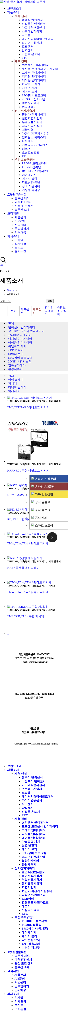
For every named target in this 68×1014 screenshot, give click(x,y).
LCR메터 (28, 141)
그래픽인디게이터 (19, 334)
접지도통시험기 (32, 125)
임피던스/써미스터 (34, 137)
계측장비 (37, 311)
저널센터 (20, 224)
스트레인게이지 (32, 31)
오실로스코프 (30, 152)
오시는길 (20, 251)
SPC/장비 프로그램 (34, 95)
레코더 (26, 148)
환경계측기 (29, 106)
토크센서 (27, 46)
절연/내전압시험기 (34, 114)
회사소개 (13, 236)
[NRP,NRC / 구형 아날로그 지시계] (37, 441)
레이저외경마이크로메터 (38, 38)
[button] (1, 264)
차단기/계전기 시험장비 (37, 133)
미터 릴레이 (15, 379)
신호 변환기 (29, 87)
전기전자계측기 (25, 110)
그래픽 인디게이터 (34, 72)
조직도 (19, 247)
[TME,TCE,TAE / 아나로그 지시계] (37, 398)
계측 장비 (21, 61)
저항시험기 (29, 129)
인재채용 (20, 232)
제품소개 (13, 12)
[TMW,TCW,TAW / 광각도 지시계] (37, 582)
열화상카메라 (30, 103)
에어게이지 (29, 174)
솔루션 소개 (22, 209)
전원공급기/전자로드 (35, 144)
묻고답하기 (22, 228)
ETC (24, 57)
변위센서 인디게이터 (35, 65)
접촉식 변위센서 (32, 19)
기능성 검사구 (31, 190)
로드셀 (26, 35)
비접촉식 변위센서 (34, 23)
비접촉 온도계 (31, 54)
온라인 (45, 478)
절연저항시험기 (32, 118)
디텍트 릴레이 (17, 387)
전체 (13, 310)
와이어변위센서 (32, 42)
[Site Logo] (22, 1)
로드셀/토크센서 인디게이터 (40, 68)
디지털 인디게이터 (34, 76)
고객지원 (13, 213)
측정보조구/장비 (25, 159)
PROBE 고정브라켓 (34, 163)
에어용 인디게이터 (34, 80)
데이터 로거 (29, 91)
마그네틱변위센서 (33, 27)
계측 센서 (21, 16)
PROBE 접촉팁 (31, 167)
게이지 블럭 (29, 178)
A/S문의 (20, 221)
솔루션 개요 (22, 198)
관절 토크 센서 (24, 205)
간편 (44, 494)
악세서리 (14, 391)
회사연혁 (20, 243)
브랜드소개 (14, 8)
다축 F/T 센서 (23, 202)
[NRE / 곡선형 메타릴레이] (37, 558)
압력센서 (27, 50)
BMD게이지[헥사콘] (35, 171)
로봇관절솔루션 (16, 194)
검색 (50, 301)
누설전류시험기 (32, 122)
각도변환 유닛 (31, 182)
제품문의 (20, 217)
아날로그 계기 (31, 84)
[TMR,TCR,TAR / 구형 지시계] (37, 607)
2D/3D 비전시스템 (33, 99)
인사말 (19, 240)
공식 (42, 501)
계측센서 (24, 311)
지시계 (12, 383)
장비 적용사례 (31, 186)
